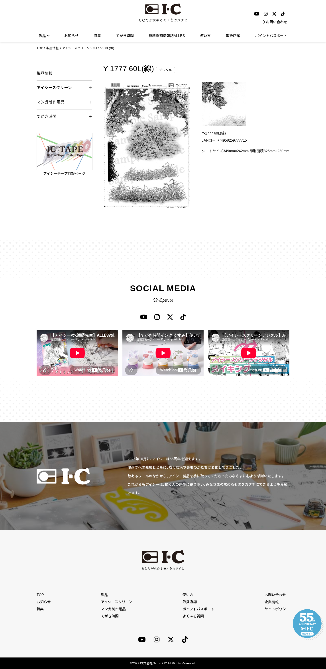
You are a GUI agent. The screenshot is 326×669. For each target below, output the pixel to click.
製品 (104, 595)
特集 (97, 36)
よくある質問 (193, 616)
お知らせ (71, 36)
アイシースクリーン (75, 48)
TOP (40, 48)
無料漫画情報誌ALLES (167, 36)
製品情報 (52, 48)
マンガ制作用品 (113, 609)
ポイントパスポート (271, 36)
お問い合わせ (276, 22)
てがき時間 (125, 36)
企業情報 (272, 602)
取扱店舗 (233, 36)
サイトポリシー (277, 609)
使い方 (205, 36)
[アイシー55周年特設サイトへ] (307, 623)
